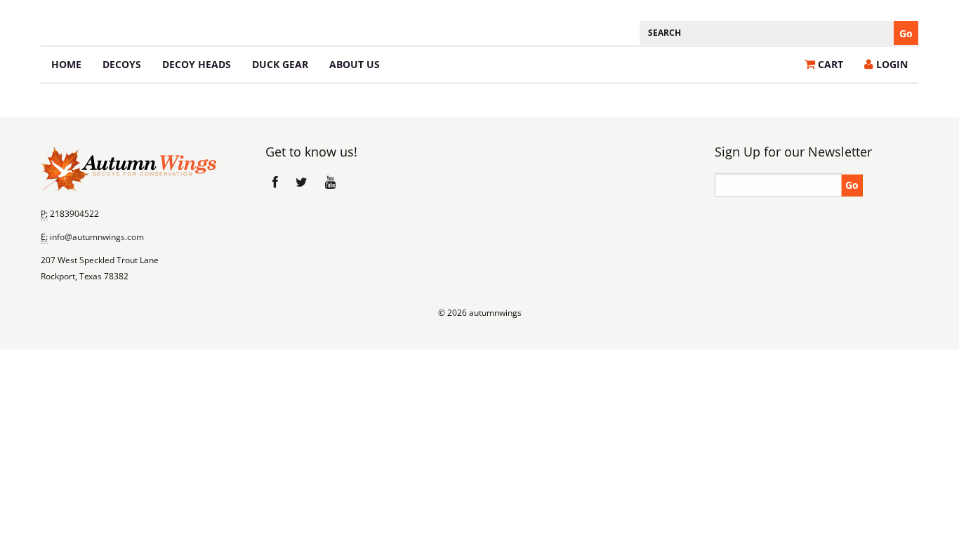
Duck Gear (280, 64)
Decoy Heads (196, 64)
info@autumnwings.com (97, 237)
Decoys (121, 64)
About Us (354, 64)
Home (66, 64)
